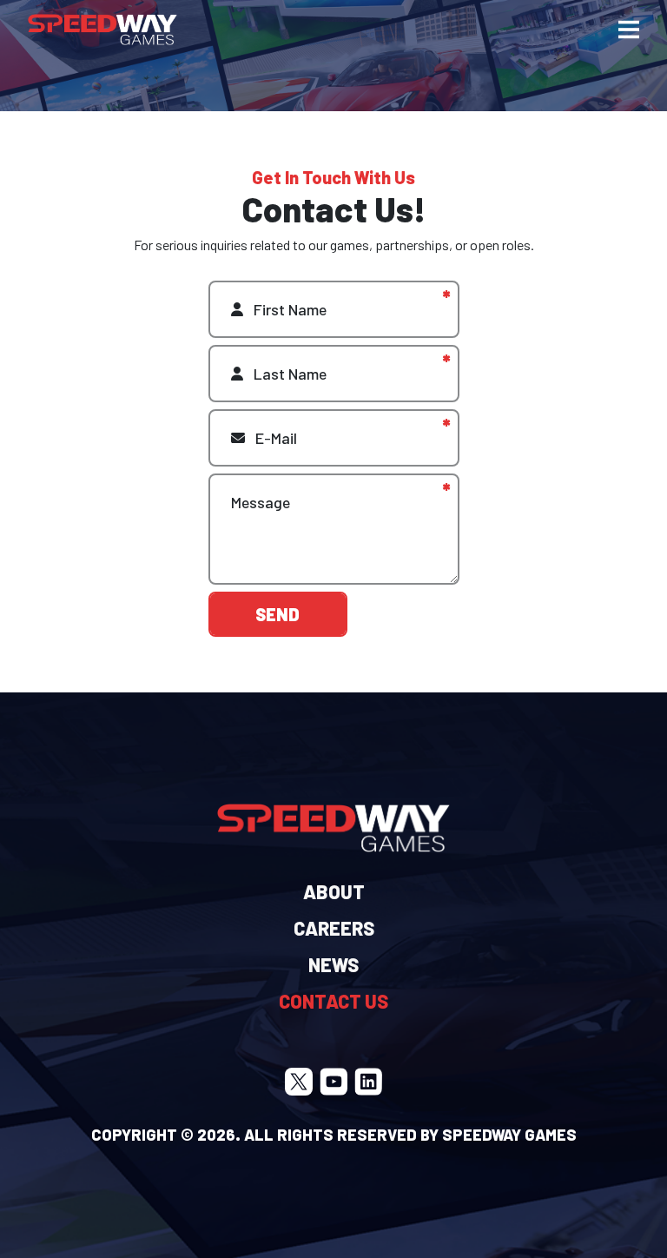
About (334, 891)
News (333, 964)
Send (277, 614)
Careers (334, 928)
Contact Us (333, 1001)
